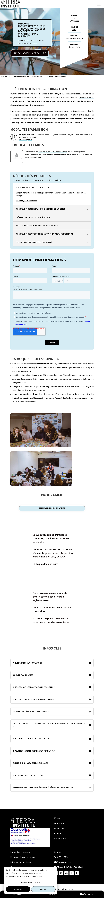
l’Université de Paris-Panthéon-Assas (52, 151)
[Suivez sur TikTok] (72, 873)
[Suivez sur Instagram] (61, 873)
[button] (99, 4)
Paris (74, 29)
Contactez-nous (62, 862)
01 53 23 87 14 (61, 857)
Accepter (18, 889)
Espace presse (60, 838)
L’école (57, 818)
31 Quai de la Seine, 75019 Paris (68, 867)
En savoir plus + (25, 139)
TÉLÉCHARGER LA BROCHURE (30, 53)
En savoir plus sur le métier (26, 200)
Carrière (57, 833)
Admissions (59, 828)
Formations (59, 823)
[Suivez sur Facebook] (77, 873)
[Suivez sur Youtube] (66, 873)
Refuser (43, 889)
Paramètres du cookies (30, 882)
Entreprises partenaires (20, 852)
